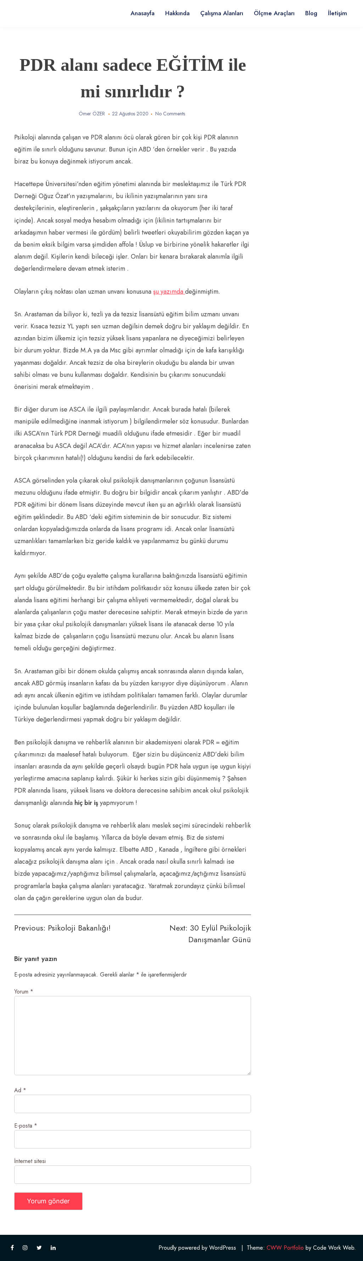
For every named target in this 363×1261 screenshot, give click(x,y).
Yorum (23, 992)
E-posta (25, 1126)
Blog (311, 13)
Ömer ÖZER (92, 113)
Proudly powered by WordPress (197, 1248)
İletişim (337, 13)
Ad (20, 1090)
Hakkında (177, 13)
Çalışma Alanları (221, 13)
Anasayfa (142, 13)
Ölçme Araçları (274, 13)
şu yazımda (169, 291)
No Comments (170, 113)
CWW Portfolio (285, 1248)
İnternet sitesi (30, 1161)
